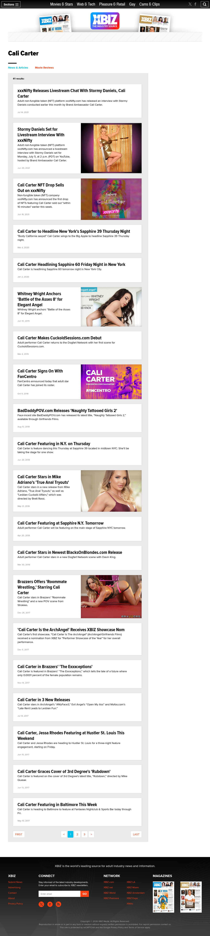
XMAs (130, 903)
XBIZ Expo (132, 898)
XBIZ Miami (133, 887)
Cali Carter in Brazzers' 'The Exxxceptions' (55, 666)
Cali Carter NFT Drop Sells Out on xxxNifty (41, 188)
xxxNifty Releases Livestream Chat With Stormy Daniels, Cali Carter (71, 93)
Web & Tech (86, 4)
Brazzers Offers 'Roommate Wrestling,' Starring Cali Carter (42, 587)
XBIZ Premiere (111, 898)
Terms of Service (136, 927)
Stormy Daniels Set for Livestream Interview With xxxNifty (41, 135)
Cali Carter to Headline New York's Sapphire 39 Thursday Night (74, 231)
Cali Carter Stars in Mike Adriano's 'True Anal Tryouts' (43, 479)
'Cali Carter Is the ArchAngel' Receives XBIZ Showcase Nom (71, 629)
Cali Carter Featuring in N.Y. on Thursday (54, 443)
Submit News (15, 882)
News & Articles (18, 68)
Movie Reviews (44, 68)
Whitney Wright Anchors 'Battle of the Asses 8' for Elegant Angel (40, 299)
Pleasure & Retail (112, 4)
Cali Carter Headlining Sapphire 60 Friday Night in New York (71, 264)
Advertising (14, 887)
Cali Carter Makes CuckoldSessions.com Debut (59, 337)
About (11, 898)
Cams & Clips (149, 4)
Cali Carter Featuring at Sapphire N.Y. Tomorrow (61, 523)
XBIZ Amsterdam (136, 893)
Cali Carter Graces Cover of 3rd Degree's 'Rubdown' (64, 771)
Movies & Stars (61, 4)
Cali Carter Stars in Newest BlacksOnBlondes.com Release (70, 552)
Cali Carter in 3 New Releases (44, 699)
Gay (132, 4)
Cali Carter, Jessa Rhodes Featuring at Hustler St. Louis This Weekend (71, 735)
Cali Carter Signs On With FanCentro (40, 374)
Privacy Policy (15, 903)
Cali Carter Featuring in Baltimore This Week (57, 804)
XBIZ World (109, 893)
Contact (12, 893)
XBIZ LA (131, 882)
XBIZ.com (109, 882)
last (136, 834)
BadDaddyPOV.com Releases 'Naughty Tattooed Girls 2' (67, 410)
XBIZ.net (108, 887)
